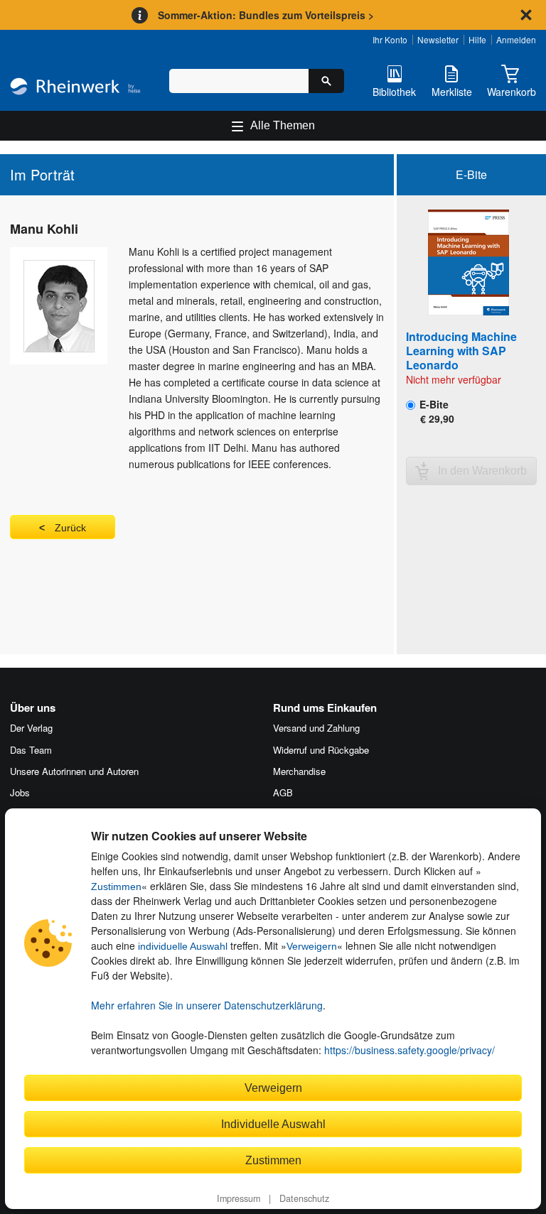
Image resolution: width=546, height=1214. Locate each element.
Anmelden (516, 39)
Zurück (70, 527)
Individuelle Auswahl (273, 1123)
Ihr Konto (390, 39)
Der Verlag (31, 728)
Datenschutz (304, 1198)
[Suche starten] (326, 81)
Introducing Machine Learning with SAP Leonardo (461, 350)
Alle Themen (282, 125)
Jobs (20, 792)
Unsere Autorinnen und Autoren (74, 771)
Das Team (31, 750)
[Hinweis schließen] (526, 15)
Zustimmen (116, 886)
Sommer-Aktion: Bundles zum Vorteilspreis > (266, 15)
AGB (283, 792)
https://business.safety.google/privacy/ (409, 1050)
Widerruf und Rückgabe (321, 750)
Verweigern (312, 946)
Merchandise (299, 771)
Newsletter (438, 39)
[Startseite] (75, 88)
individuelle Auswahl (183, 946)
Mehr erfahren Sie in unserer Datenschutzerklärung (207, 1005)
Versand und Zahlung (316, 728)
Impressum (238, 1198)
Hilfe (477, 39)
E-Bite (435, 411)
